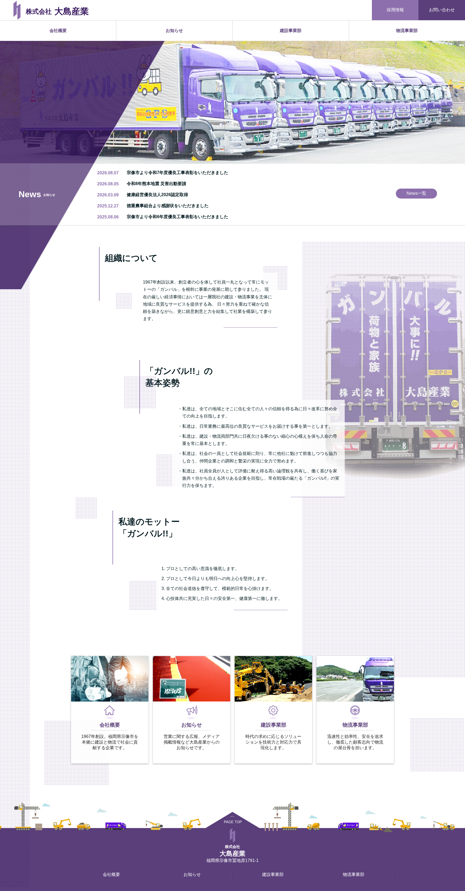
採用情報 (395, 10)
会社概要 (58, 30)
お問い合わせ (442, 10)
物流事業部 (407, 30)
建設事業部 (290, 30)
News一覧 (416, 193)
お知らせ (174, 30)
